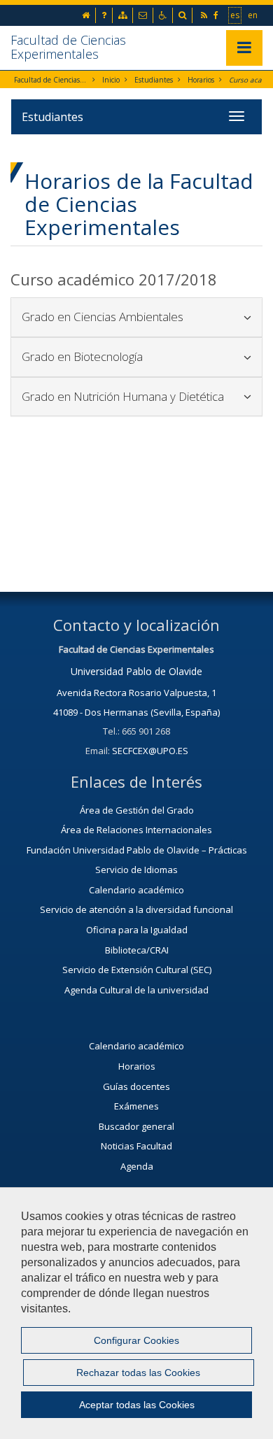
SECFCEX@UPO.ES (150, 750)
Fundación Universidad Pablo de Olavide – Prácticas (137, 850)
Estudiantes (153, 80)
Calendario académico (136, 890)
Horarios (201, 80)
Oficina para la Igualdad (137, 929)
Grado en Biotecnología (136, 356)
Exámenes (136, 1106)
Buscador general (136, 1126)
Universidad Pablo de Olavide (136, 671)
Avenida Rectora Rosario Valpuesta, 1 (136, 692)
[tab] (136, 317)
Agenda (136, 1166)
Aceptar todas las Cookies (137, 1404)
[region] (136, 1313)
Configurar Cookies (136, 1340)
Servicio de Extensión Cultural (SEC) (136, 969)
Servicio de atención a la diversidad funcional (136, 909)
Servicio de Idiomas (136, 869)
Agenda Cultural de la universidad (136, 990)
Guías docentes (136, 1086)
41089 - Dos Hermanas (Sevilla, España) (136, 712)
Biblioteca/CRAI (137, 950)
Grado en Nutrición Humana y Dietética (136, 396)
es (235, 14)
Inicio (111, 80)
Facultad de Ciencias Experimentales (68, 46)
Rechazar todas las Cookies (138, 1372)
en (253, 14)
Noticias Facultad (136, 1146)
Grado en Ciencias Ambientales (136, 317)
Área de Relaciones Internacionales (136, 829)
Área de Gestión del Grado (137, 810)
